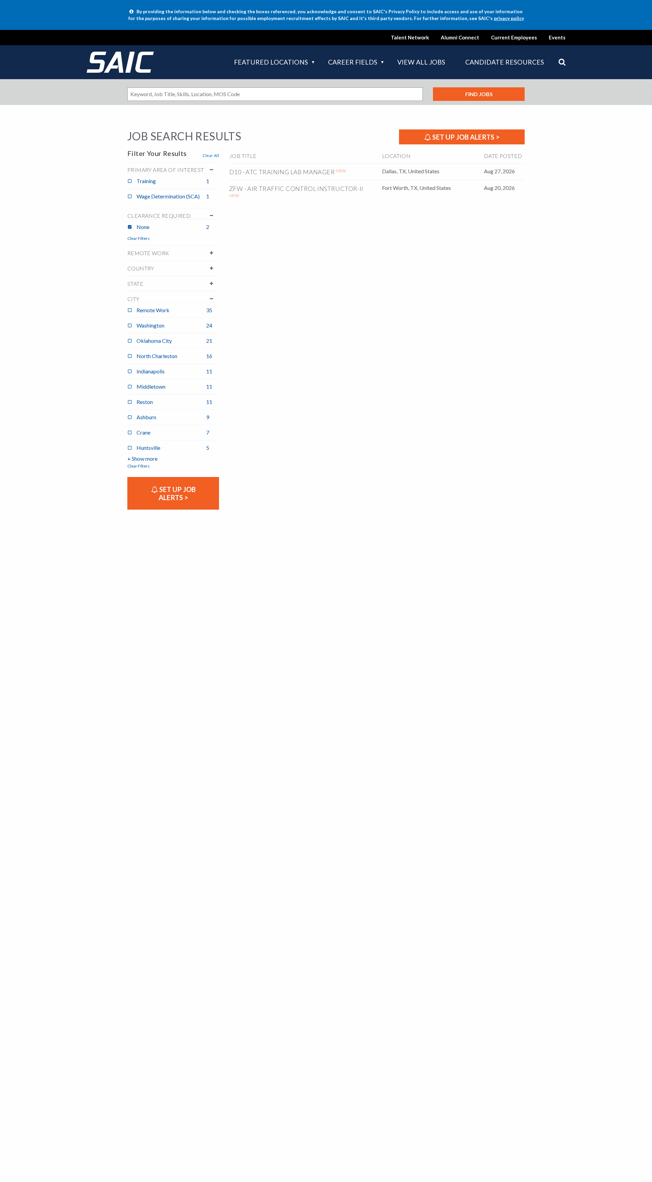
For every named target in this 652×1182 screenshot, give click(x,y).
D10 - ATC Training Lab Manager (282, 172)
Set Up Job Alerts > (465, 137)
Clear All (210, 155)
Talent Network (410, 37)
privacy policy (509, 18)
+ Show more (142, 458)
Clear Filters (138, 238)
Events (557, 37)
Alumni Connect (460, 37)
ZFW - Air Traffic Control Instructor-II (296, 188)
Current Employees (514, 37)
